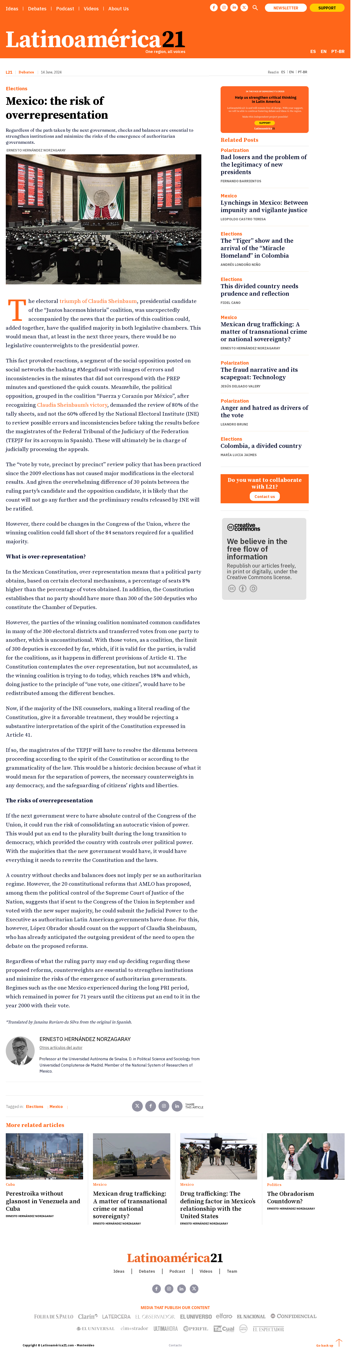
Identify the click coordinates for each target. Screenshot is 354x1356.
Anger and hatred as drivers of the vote (264, 411)
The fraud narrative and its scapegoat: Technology (259, 373)
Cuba (10, 1185)
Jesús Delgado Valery (241, 386)
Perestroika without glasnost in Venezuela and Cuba (43, 1201)
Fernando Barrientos (241, 181)
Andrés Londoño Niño (241, 264)
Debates (26, 72)
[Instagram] (224, 7)
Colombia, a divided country (261, 446)
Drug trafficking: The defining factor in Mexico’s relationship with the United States (218, 1205)
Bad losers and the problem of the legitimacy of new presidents (264, 164)
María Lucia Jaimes (239, 455)
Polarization (235, 150)
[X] (244, 7)
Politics (274, 1185)
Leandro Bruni (234, 424)
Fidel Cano (231, 303)
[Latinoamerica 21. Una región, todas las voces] (175, 1257)
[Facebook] (214, 7)
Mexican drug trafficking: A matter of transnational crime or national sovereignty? (264, 332)
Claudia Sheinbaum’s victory (72, 405)
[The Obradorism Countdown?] (306, 1156)
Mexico (229, 196)
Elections (16, 88)
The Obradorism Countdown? (290, 1197)
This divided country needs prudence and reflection (259, 290)
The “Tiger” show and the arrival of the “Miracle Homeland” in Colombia (257, 248)
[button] (255, 8)
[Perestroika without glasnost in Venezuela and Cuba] (44, 1156)
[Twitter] (137, 1106)
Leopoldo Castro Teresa (243, 219)
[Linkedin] (234, 7)
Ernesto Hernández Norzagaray (36, 150)
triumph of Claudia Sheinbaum (98, 301)
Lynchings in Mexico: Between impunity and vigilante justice (264, 206)
